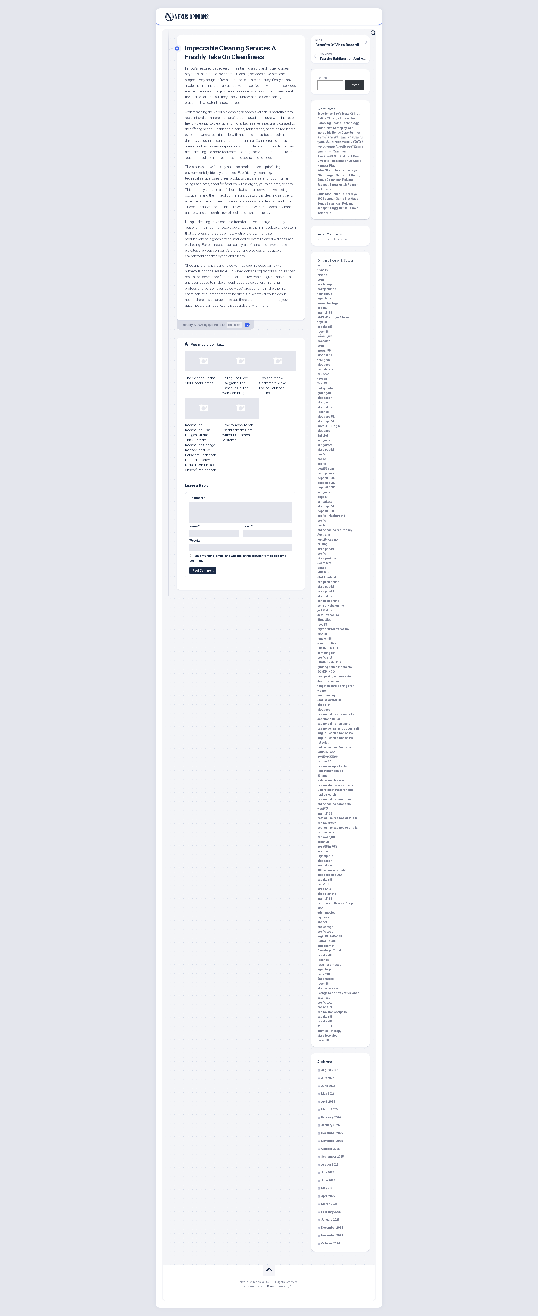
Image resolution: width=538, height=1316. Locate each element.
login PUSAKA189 (329, 936)
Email (248, 526)
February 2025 (331, 1212)
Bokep (321, 567)
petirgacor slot (327, 473)
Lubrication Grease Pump (335, 903)
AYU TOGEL (325, 1026)
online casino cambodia (334, 804)
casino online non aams (333, 723)
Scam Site (324, 563)
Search (322, 78)
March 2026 (329, 1109)
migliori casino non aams (335, 733)
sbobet (322, 922)
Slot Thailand (326, 577)
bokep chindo (326, 289)
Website (194, 540)
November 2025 (332, 1141)
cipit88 (322, 634)
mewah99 (324, 350)
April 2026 (328, 1101)
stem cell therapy (329, 1031)
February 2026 (331, 1117)
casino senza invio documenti (338, 728)
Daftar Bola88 (326, 941)
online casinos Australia (334, 747)
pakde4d (323, 374)
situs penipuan (327, 558)
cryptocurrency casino (333, 629)
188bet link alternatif (331, 870)
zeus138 (323, 884)
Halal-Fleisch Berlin (331, 780)
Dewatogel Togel (329, 950)
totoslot (323, 742)
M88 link (323, 572)
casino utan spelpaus (332, 1012)
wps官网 (323, 808)
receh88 (323, 331)
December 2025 (332, 1133)
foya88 (322, 322)
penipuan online (328, 582)
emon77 (323, 275)
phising (322, 544)
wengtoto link (326, 643)
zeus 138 (323, 974)
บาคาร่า (322, 270)
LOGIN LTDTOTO (329, 648)
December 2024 (332, 1227)
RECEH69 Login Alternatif (334, 317)
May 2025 (327, 1188)
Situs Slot (324, 619)
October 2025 (330, 1149)
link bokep (324, 284)
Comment (197, 498)
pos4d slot (324, 657)
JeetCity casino (328, 615)
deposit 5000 (326, 478)
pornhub (323, 842)
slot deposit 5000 (329, 874)
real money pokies (330, 771)
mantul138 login (328, 426)
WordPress (267, 1286)
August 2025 (329, 1164)
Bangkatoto (325, 978)
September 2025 (332, 1156)
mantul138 (324, 312)
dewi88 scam (326, 468)
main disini (325, 865)
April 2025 (328, 1196)
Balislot (322, 435)
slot (320, 908)
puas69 (322, 308)
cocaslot (323, 341)
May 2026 (327, 1093)
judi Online (324, 610)
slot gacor (324, 364)
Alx (292, 1286)
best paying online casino (335, 676)
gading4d (324, 393)
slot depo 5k (326, 416)
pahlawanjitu (326, 837)
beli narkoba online (330, 605)
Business (234, 325)
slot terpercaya (328, 988)
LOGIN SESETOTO (329, 662)
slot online (324, 355)
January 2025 (330, 1219)
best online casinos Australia (337, 818)
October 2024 (330, 1243)
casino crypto (326, 823)
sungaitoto (325, 440)
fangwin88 (324, 638)
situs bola (324, 889)
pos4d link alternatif (331, 515)
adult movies (326, 912)
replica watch (326, 794)
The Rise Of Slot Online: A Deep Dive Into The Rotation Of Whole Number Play (339, 161)
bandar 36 (324, 761)
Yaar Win (323, 383)
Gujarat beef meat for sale (335, 789)
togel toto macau (329, 964)
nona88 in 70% (327, 846)
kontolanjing (326, 695)
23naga (322, 775)
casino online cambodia (334, 799)
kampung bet (326, 653)
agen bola (324, 298)
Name (194, 526)
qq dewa (323, 917)
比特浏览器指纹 (327, 756)
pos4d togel (325, 927)
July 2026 (327, 1078)
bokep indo (325, 388)
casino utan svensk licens (335, 785)
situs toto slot (327, 1035)
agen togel (324, 969)
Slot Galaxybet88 (329, 700)
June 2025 (328, 1180)
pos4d (321, 454)
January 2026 (330, 1125)
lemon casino (326, 265)
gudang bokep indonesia (334, 667)
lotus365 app (326, 752)
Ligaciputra (325, 856)
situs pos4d (325, 449)
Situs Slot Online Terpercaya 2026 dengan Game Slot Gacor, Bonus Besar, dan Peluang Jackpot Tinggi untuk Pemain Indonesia (338, 180)
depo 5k (322, 497)
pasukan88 (324, 326)
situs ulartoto (326, 893)
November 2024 (332, 1235)
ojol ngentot (325, 945)
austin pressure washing (267, 117)
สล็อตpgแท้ (324, 336)
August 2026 (329, 1070)
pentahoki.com (327, 369)
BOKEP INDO (326, 671)
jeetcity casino (327, 539)
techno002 (324, 293)
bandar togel (326, 832)
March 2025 (329, 1204)
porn (320, 279)
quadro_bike (216, 325)
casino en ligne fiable (332, 766)
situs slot (323, 704)
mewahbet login (328, 303)
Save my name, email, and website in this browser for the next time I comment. (238, 558)
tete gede (324, 360)
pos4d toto (325, 1002)
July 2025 (327, 1172)
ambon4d (324, 851)
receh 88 (323, 960)
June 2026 (328, 1086)
